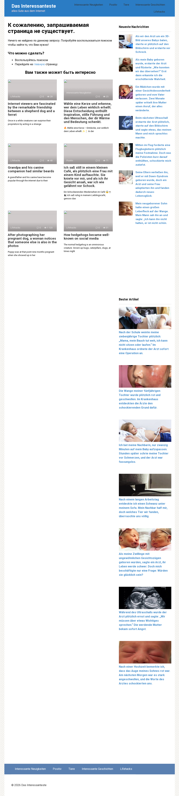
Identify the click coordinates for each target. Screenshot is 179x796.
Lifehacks (159, 11)
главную (39, 64)
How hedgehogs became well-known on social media (87, 236)
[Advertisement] (145, 262)
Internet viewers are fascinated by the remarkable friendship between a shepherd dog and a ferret (31, 109)
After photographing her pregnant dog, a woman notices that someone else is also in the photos (32, 240)
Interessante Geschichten (150, 4)
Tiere (126, 4)
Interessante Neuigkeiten (88, 4)
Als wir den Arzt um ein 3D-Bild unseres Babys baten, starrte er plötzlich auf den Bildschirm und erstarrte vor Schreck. (152, 44)
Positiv (113, 4)
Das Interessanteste (34, 6)
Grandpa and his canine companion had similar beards (31, 169)
